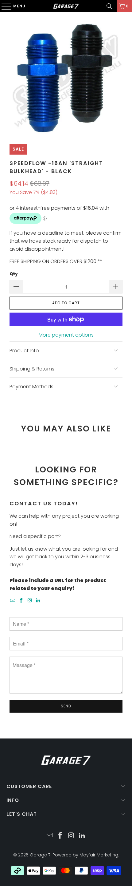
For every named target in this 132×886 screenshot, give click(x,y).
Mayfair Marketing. (99, 855)
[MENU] (3, 6)
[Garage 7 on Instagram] (29, 600)
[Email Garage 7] (13, 600)
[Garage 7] (66, 6)
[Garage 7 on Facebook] (21, 600)
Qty (14, 274)
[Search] (109, 6)
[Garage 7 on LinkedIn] (38, 600)
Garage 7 (40, 855)
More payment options (66, 334)
